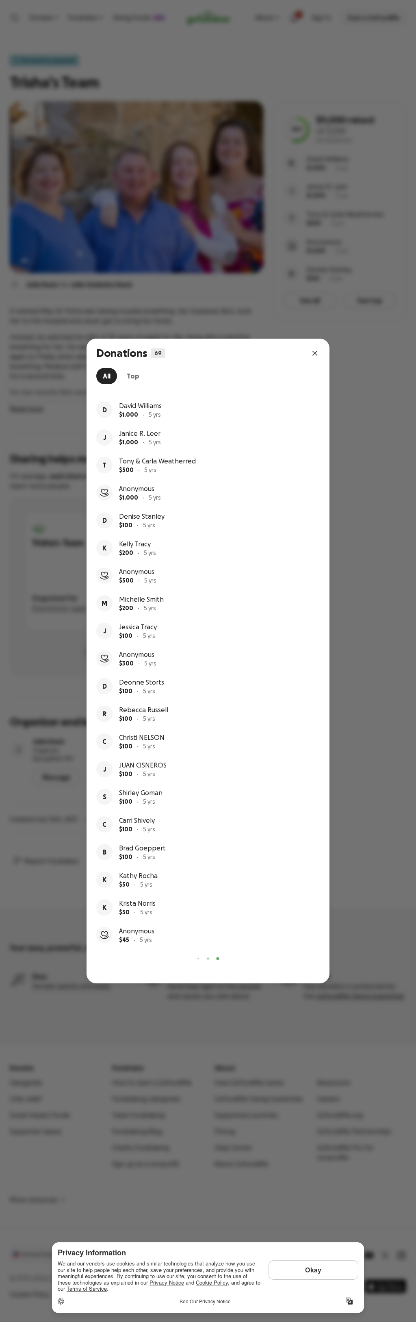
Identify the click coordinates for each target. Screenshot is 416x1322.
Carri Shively (137, 820)
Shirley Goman (140, 792)
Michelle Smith (141, 599)
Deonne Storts (141, 682)
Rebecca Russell (143, 709)
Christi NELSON (142, 737)
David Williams (140, 405)
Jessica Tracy (138, 627)
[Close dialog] (315, 353)
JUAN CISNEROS (143, 765)
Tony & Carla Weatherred (157, 461)
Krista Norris (137, 903)
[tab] (106, 376)
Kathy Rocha (138, 875)
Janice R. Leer (139, 433)
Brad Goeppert (142, 848)
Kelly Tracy (135, 544)
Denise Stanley (142, 516)
